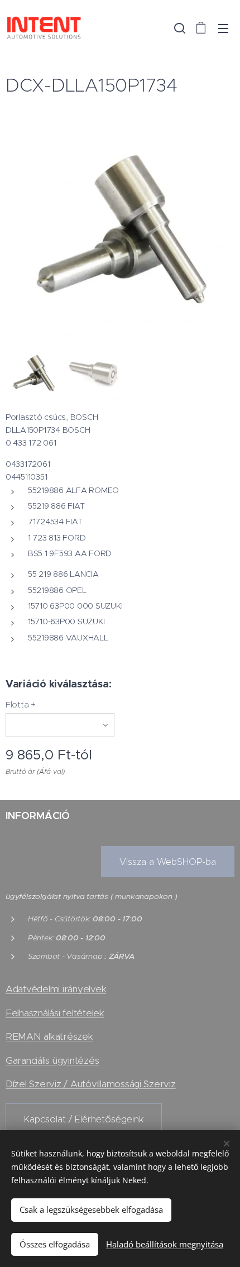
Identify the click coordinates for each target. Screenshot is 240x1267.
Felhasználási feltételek (55, 1013)
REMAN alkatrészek (49, 1036)
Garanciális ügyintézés (52, 1060)
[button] (178, 28)
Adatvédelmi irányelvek (56, 989)
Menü (223, 28)
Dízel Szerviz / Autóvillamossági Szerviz (91, 1084)
